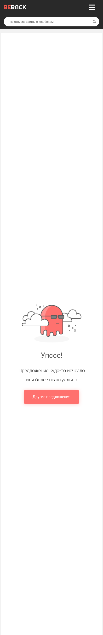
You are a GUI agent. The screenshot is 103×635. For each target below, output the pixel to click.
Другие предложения (51, 397)
